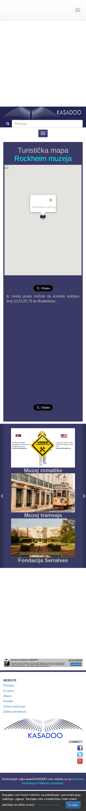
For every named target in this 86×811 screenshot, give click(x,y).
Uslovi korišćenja (14, 706)
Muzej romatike (43, 470)
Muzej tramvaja (43, 515)
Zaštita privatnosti (14, 711)
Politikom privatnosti (50, 783)
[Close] (50, 200)
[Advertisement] (43, 63)
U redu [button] (73, 805)
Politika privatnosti (47, 804)
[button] (2, 496)
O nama (8, 690)
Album (7, 696)
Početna (8, 685)
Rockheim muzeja (43, 158)
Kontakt (8, 701)
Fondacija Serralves (43, 560)
